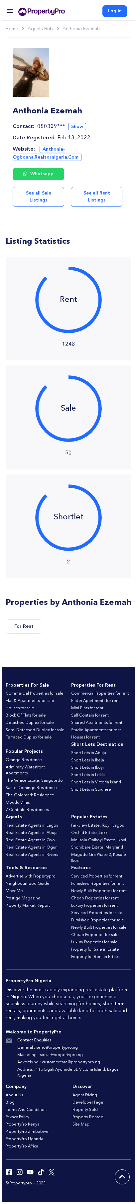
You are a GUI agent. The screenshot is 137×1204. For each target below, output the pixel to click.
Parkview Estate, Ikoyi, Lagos (97, 826)
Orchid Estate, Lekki (89, 833)
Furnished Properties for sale (97, 920)
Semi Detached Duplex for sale (35, 730)
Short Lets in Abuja (88, 753)
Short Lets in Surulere (91, 790)
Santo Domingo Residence (31, 788)
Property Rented (87, 1117)
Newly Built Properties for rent (99, 891)
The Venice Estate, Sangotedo (34, 781)
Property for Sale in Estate (95, 950)
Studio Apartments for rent (96, 730)
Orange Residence (24, 760)
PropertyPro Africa (22, 1146)
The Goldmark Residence (30, 795)
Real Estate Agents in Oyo (30, 840)
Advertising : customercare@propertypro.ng (58, 1062)
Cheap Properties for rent (95, 898)
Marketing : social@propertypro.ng (50, 1055)
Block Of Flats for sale (26, 716)
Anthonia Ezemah (81, 29)
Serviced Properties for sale (96, 913)
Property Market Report (28, 906)
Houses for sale (20, 708)
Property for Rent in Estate (95, 957)
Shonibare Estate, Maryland (97, 848)
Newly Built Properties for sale (99, 928)
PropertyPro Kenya (23, 1125)
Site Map (80, 1125)
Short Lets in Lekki (88, 775)
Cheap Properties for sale (95, 935)
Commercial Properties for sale (35, 694)
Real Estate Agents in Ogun (32, 848)
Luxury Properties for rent (94, 906)
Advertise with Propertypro (31, 876)
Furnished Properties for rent (97, 884)
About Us (14, 1095)
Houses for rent (85, 737)
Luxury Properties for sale (94, 942)
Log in (115, 11)
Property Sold (85, 1110)
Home (12, 29)
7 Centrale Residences (27, 810)
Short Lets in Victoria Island (96, 782)
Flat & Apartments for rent (95, 701)
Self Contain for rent (90, 716)
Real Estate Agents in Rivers (32, 855)
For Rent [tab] (24, 626)
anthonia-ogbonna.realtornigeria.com (45, 153)
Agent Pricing (84, 1095)
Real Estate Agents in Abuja (32, 833)
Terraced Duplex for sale (29, 737)
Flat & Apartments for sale (30, 701)
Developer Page (87, 1103)
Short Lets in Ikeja (87, 760)
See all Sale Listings (38, 196)
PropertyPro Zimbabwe (27, 1132)
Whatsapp (41, 174)
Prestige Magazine (23, 898)
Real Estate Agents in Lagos (32, 826)
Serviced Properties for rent (96, 876)
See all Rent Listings (96, 196)
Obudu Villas (18, 803)
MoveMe (14, 891)
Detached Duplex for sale (30, 723)
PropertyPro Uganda (24, 1139)
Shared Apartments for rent (96, 723)
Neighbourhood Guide (28, 884)
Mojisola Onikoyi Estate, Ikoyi (98, 840)
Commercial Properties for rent (100, 694)
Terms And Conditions (26, 1110)
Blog (10, 1103)
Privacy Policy (17, 1117)
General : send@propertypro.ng (47, 1048)
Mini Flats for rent (87, 708)
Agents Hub (40, 29)
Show (77, 126)
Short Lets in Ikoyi (87, 768)
